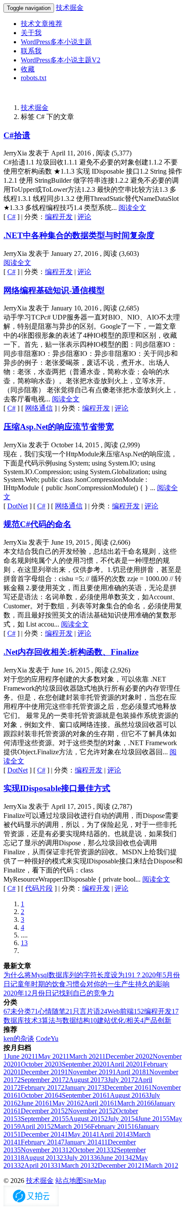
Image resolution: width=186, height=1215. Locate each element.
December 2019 (40, 1072)
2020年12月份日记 (31, 993)
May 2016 (64, 1103)
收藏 (28, 69)
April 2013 (35, 1165)
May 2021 (50, 1056)
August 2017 (84, 1079)
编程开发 (59, 216)
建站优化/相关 (115, 1020)
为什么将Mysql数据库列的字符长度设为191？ (72, 975)
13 (24, 943)
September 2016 (82, 1095)
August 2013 (38, 1157)
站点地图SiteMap (80, 1180)
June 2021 (19, 1056)
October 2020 (37, 1064)
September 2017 (41, 1079)
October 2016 (37, 1095)
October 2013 (87, 1150)
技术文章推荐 (41, 23)
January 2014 (81, 1142)
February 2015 (109, 1126)
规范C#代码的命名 (37, 524)
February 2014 (39, 1142)
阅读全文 (132, 207)
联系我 (31, 51)
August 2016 (125, 1095)
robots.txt (33, 77)
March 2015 (69, 1126)
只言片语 (83, 1011)
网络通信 (39, 408)
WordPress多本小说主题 (56, 41)
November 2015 (88, 1111)
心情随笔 (48, 1011)
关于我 (31, 32)
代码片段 (39, 888)
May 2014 (80, 1134)
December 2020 (125, 1056)
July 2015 (119, 1118)
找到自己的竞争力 (86, 993)
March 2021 (84, 1056)
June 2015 (150, 1118)
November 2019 (88, 1072)
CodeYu (47, 1038)
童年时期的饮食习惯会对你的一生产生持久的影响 (93, 984)
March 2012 (159, 1165)
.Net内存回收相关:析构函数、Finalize (70, 651)
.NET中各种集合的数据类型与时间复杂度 (78, 235)
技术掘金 (69, 7)
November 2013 (41, 1150)
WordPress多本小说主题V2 (60, 60)
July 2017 (119, 1079)
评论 (84, 216)
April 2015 (34, 1126)
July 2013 (76, 1157)
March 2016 (132, 1103)
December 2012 (117, 1165)
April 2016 (97, 1103)
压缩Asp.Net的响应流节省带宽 (58, 426)
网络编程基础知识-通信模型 (54, 290)
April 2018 (129, 1072)
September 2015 (41, 1118)
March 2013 (74, 1165)
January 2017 (81, 1087)
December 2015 (40, 1111)
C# (11, 216)
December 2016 (124, 1087)
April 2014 (112, 1134)
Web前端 (117, 1011)
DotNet (17, 506)
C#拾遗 (16, 135)
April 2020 (123, 1064)
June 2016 (33, 1103)
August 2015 (84, 1118)
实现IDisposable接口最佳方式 (56, 788)
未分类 (17, 1011)
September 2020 (82, 1064)
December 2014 (40, 1134)
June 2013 (110, 1157)
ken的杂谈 (18, 1038)
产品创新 (155, 1020)
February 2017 (39, 1087)
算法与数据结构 (64, 1020)
